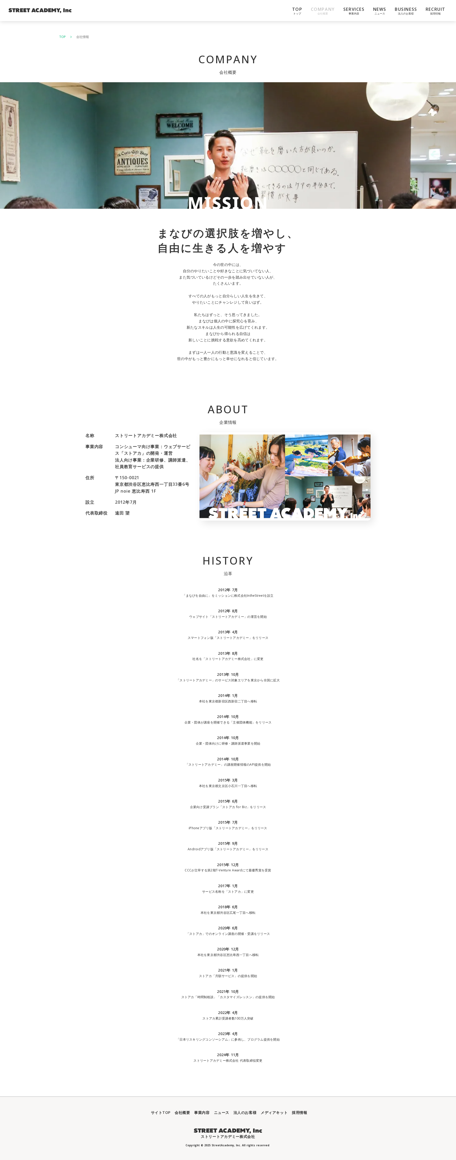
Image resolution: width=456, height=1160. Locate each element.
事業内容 (202, 1112)
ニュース (221, 1112)
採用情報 (299, 1112)
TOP (62, 37)
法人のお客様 (245, 1112)
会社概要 (182, 1112)
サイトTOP (160, 1112)
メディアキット (274, 1112)
